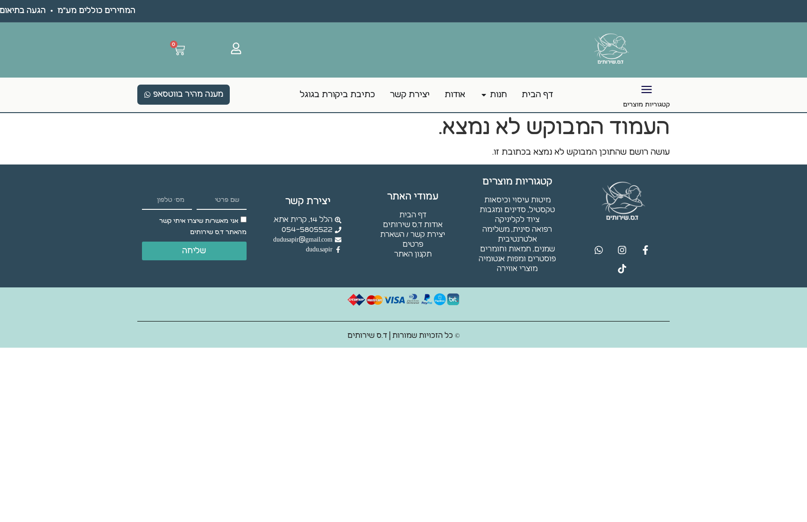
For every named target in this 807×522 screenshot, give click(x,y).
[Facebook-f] (645, 250)
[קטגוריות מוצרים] (646, 89)
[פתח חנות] (484, 94)
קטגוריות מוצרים (646, 104)
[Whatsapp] (598, 250)
